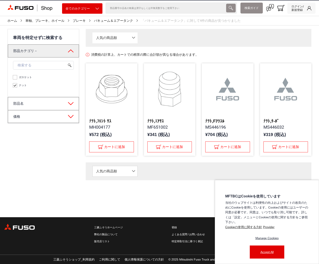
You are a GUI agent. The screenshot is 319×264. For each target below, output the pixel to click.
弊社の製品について (106, 234)
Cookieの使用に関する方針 (243, 227)
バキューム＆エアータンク (113, 21)
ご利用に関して (109, 259)
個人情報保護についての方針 (144, 259)
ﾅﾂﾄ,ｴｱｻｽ (155, 121)
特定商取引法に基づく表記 (187, 241)
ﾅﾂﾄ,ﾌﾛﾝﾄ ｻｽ (100, 121)
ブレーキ (79, 21)
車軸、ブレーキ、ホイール (44, 21)
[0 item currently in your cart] (281, 8)
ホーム (12, 21)
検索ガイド (252, 8)
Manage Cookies (267, 238)
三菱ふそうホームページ (108, 227)
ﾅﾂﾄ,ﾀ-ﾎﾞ (271, 121)
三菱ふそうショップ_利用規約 (74, 259)
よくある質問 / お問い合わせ (188, 234)
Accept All (267, 252)
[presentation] (231, 8)
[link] (301, 8)
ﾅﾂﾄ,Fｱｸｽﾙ (214, 121)
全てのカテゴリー (78, 8)
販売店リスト (102, 241)
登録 (174, 227)
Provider (269, 227)
